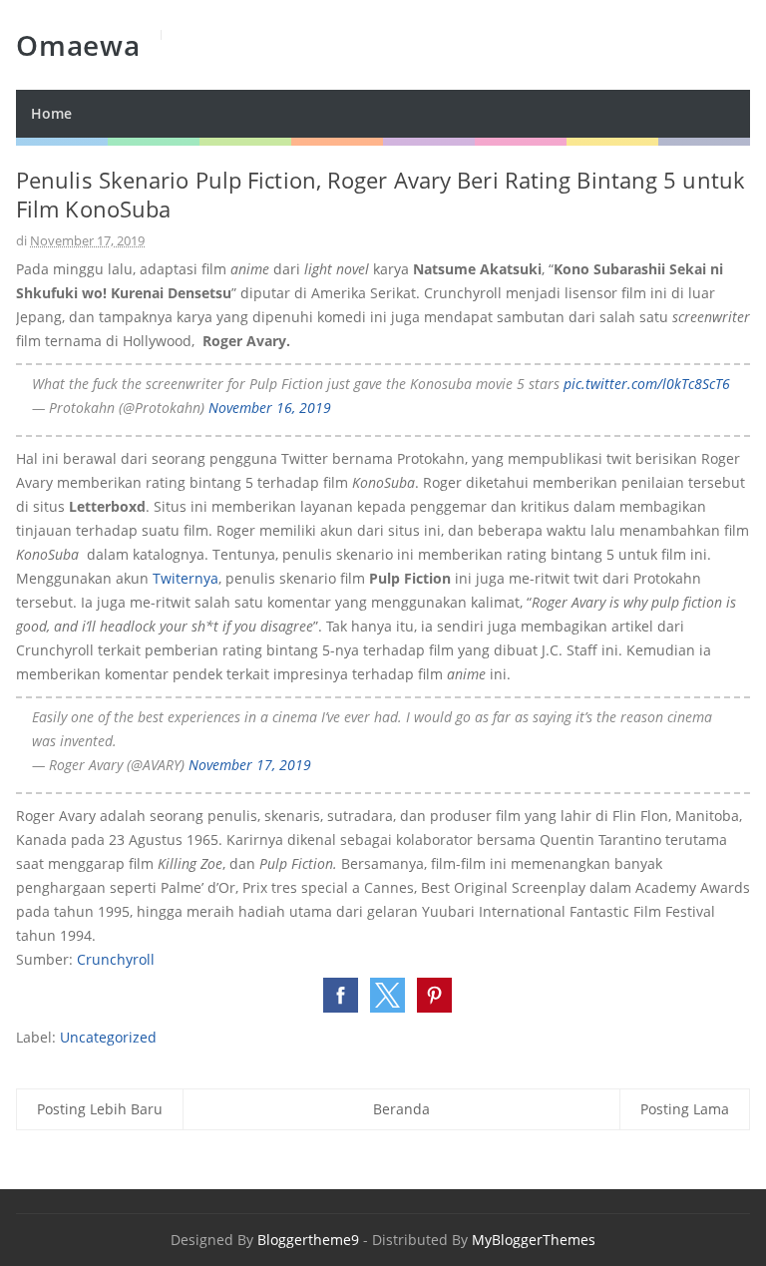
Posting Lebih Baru (100, 1108)
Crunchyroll (116, 959)
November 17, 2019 (250, 764)
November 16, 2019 (269, 407)
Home (51, 113)
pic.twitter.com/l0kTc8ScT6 (647, 383)
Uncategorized (108, 1037)
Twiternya (185, 578)
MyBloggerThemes (533, 1239)
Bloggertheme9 (308, 1239)
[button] (340, 995)
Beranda (401, 1108)
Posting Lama (684, 1108)
